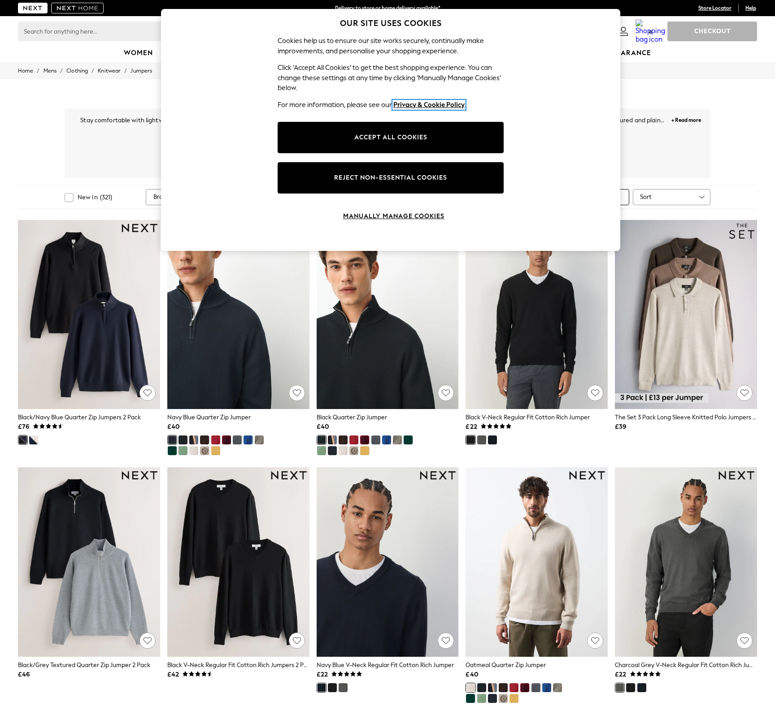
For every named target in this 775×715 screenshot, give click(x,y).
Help (750, 8)
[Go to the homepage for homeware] (77, 8)
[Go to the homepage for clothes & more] (33, 8)
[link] (623, 31)
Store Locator (714, 8)
